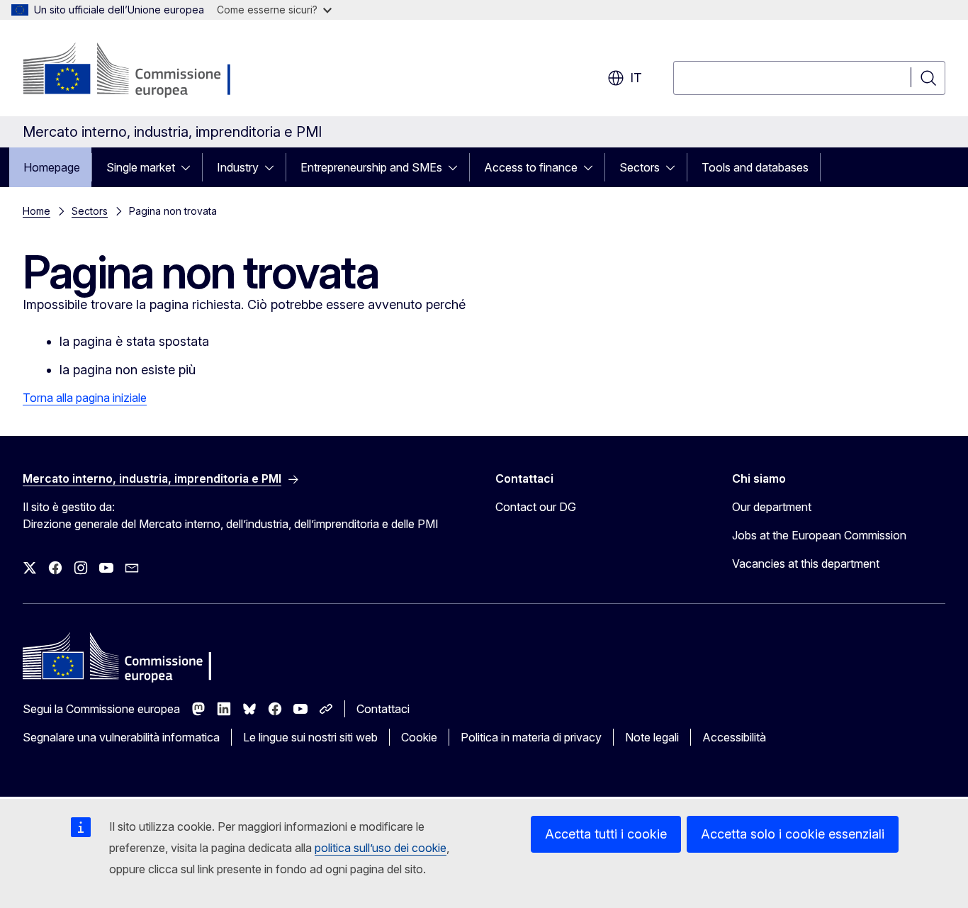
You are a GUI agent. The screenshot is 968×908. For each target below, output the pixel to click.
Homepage (51, 167)
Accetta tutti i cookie (606, 833)
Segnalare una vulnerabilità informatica (121, 737)
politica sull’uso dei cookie (380, 848)
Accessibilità (734, 737)
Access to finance (531, 167)
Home (36, 211)
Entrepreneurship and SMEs (371, 167)
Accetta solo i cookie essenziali (792, 833)
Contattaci (383, 709)
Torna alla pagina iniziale (85, 398)
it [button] (636, 77)
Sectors (639, 167)
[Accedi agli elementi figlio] (190, 167)
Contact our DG (535, 507)
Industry (238, 167)
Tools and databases (755, 167)
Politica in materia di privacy (531, 737)
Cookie (419, 737)
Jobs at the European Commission (819, 535)
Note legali (652, 737)
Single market (140, 167)
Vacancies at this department (805, 563)
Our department (771, 507)
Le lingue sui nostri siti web (310, 737)
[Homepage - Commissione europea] (136, 71)
